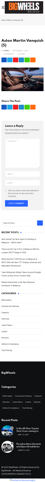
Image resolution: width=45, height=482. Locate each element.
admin (6, 51)
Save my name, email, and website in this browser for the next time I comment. (23, 193)
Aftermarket (6, 300)
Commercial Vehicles (10, 306)
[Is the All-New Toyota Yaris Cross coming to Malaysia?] (7, 431)
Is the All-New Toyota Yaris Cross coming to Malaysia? (27, 431)
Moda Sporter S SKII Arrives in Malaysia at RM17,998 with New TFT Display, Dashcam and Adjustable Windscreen (21, 262)
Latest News (6, 325)
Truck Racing (6, 350)
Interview (5, 319)
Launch (4, 331)
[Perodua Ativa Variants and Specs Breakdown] (7, 447)
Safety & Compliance (10, 344)
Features (5, 312)
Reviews (5, 338)
